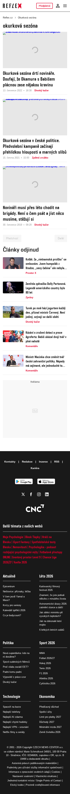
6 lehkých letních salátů (51, 629)
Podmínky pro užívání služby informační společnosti (34, 767)
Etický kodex (17, 785)
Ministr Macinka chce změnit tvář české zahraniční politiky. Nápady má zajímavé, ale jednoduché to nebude (45, 361)
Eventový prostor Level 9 (26, 557)
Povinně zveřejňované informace (43, 785)
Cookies (56, 772)
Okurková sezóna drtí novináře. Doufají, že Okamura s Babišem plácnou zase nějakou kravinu (29, 78)
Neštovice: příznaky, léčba (17, 591)
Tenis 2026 (45, 668)
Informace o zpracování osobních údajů (29, 772)
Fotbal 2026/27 (47, 658)
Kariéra (35, 468)
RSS (56, 461)
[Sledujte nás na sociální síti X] (23, 494)
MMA (42, 653)
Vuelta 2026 (20, 562)
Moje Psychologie (13, 537)
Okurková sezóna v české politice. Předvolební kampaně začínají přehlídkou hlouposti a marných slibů (35, 146)
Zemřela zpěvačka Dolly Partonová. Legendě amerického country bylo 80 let (46, 288)
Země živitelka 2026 (49, 732)
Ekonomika (47, 696)
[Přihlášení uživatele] (57, 5)
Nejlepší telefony (11, 711)
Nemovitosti (20, 547)
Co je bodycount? (12, 615)
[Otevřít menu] (65, 5)
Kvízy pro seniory (12, 605)
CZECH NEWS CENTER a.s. (48, 747)
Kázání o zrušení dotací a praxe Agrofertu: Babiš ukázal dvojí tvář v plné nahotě (46, 337)
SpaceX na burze (12, 706)
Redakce (27, 461)
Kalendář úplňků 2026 (14, 610)
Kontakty (9, 461)
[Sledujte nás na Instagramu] (39, 494)
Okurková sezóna (27, 17)
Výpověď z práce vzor (14, 677)
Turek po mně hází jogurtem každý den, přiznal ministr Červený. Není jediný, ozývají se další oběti (46, 312)
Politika (8, 643)
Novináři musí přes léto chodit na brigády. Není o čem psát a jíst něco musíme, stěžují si (33, 213)
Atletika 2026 (46, 678)
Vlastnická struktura (46, 776)
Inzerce (43, 461)
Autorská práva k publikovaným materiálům (34, 763)
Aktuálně (9, 576)
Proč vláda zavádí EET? (15, 666)
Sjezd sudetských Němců (16, 661)
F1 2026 (43, 673)
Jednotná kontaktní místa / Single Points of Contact (34, 780)
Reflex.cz (8, 17)
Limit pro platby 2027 (50, 717)
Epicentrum (9, 586)
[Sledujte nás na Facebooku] (31, 494)
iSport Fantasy (21, 542)
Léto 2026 (46, 576)
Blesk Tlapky (32, 537)
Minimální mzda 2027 (50, 727)
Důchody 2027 (46, 722)
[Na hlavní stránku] (12, 6)
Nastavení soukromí (23, 776)
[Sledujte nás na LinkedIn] (47, 494)
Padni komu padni (12, 672)
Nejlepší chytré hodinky (15, 722)
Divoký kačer (10, 682)
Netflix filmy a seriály (14, 732)
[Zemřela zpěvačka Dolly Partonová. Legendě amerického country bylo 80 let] (13, 290)
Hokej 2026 (45, 663)
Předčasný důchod (49, 706)
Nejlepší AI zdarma (13, 717)
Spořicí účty (45, 711)
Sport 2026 (47, 643)
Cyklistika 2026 (47, 683)
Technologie (11, 696)
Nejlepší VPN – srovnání (16, 727)
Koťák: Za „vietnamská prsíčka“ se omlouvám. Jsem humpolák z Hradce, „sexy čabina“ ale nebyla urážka (46, 263)
